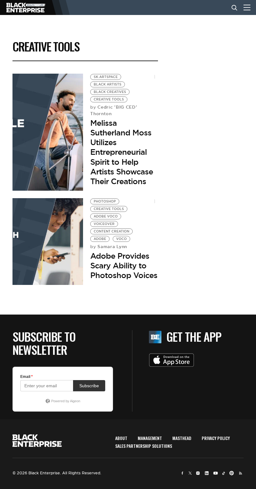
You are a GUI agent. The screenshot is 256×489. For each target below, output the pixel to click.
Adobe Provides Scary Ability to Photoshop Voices (123, 265)
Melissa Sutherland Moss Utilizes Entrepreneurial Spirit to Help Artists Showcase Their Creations (121, 152)
